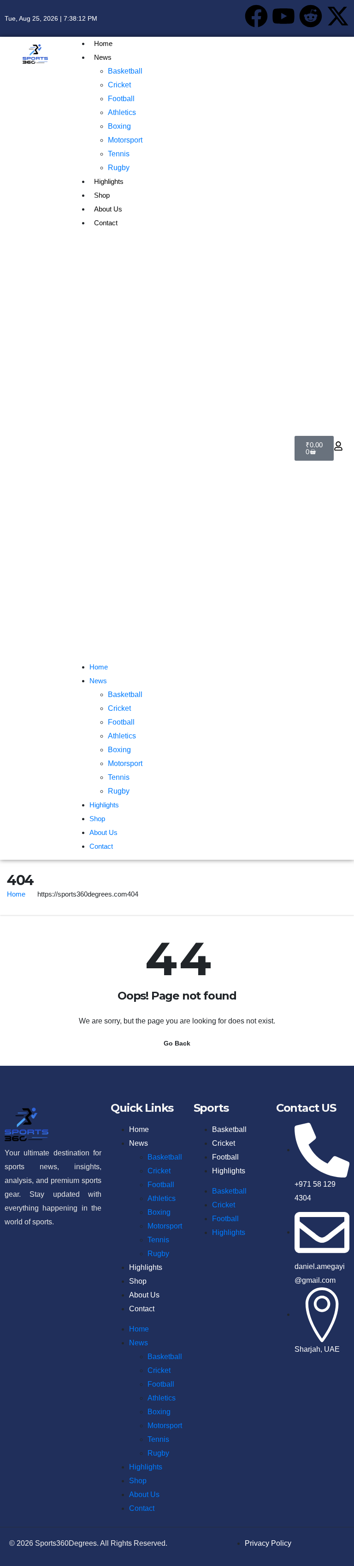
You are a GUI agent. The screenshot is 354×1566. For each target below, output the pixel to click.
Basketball (125, 71)
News (103, 57)
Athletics (122, 112)
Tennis (119, 154)
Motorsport (125, 140)
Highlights (109, 181)
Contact (106, 223)
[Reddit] (310, 16)
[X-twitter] (337, 16)
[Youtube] (283, 16)
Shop (102, 195)
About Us (108, 209)
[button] (177, 448)
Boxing (119, 126)
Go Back (177, 1043)
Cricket (119, 85)
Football (121, 99)
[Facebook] (256, 16)
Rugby (119, 167)
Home (103, 43)
